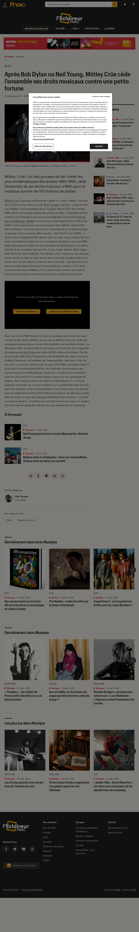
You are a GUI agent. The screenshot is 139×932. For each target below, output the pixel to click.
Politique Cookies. (39, 124)
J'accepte (99, 146)
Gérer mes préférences (43, 146)
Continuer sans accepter (101, 96)
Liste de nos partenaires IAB (43, 139)
